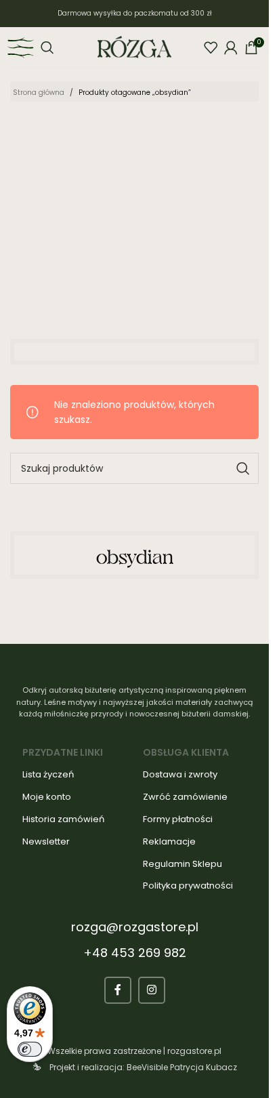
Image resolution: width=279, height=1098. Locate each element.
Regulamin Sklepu (182, 863)
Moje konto (46, 796)
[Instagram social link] (151, 990)
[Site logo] (135, 46)
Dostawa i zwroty (180, 774)
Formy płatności (178, 819)
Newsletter (46, 841)
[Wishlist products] (210, 47)
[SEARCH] (243, 468)
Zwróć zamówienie (185, 796)
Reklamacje (169, 841)
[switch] (30, 1049)
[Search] (47, 47)
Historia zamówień (63, 819)
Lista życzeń (48, 774)
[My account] (231, 47)
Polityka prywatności (188, 885)
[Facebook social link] (117, 990)
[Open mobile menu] (20, 47)
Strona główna (38, 92)
